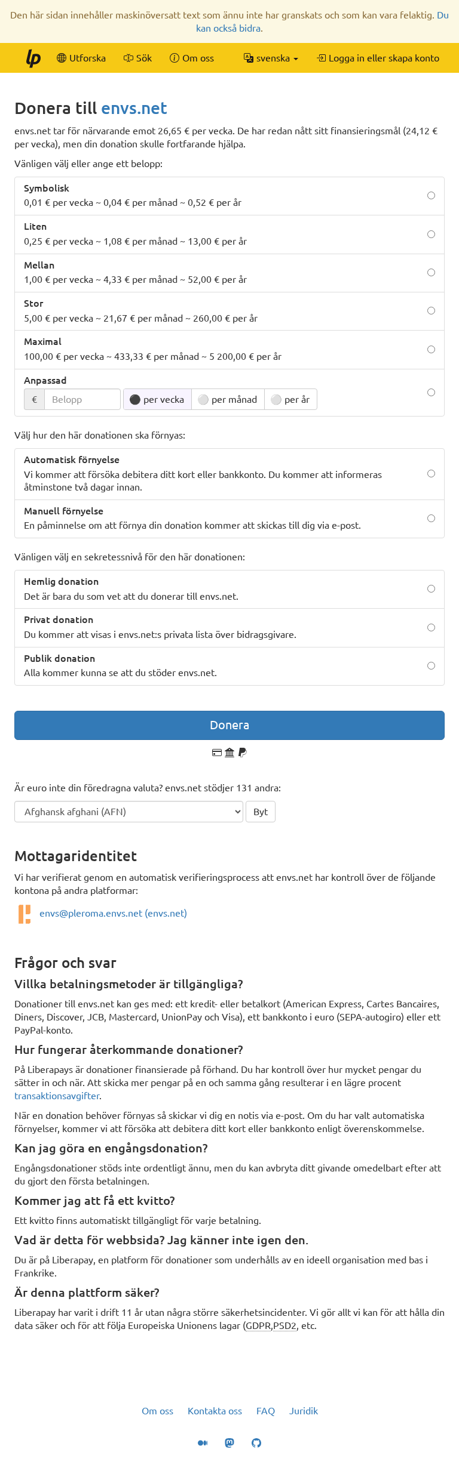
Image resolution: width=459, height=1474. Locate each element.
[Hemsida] (33, 58)
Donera (229, 725)
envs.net (134, 107)
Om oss (157, 1410)
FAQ (265, 1410)
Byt (260, 811)
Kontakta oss (215, 1410)
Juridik (303, 1410)
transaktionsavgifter (56, 1095)
